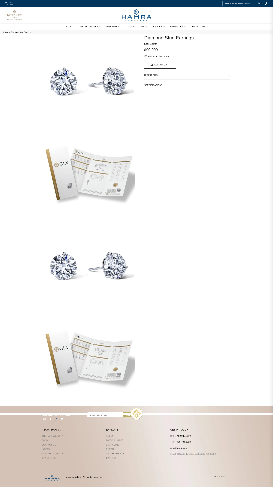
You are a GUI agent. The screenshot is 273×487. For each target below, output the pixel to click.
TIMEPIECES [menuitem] (176, 26)
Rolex (109, 436)
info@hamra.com (178, 448)
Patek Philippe (114, 440)
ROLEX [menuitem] (69, 26)
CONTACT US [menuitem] (198, 26)
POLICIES (219, 476)
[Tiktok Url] (56, 419)
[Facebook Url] (50, 419)
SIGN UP (130, 415)
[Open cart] (259, 3)
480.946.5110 (184, 436)
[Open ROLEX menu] (75, 26)
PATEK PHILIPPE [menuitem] (89, 26)
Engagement (114, 444)
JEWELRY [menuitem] (157, 26)
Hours (46, 449)
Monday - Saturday (53, 453)
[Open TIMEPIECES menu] (186, 26)
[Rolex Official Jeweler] (257, 15)
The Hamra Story (52, 436)
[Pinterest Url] (62, 419)
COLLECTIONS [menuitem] (136, 26)
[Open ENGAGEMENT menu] (123, 26)
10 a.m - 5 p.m (49, 458)
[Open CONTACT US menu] (208, 26)
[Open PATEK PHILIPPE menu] (101, 26)
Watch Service (115, 453)
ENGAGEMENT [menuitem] (113, 26)
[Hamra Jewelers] (136, 15)
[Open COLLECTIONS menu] (147, 26)
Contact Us (49, 444)
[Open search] (6, 3)
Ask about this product (159, 56)
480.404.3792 (184, 442)
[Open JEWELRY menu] (165, 26)
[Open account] (266, 3)
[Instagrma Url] (45, 419)
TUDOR (110, 449)
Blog (45, 440)
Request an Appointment (238, 3)
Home (5, 32)
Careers (111, 458)
